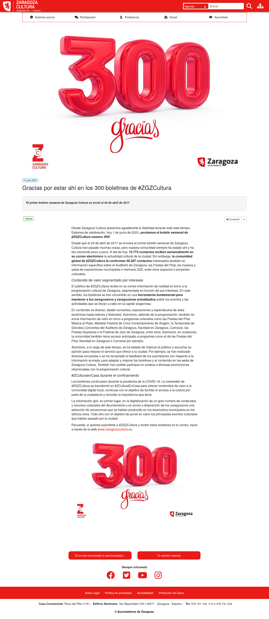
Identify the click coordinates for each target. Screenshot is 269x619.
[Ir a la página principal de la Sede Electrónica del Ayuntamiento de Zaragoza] (8, 6)
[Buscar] (249, 6)
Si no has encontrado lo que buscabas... (100, 555)
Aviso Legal (92, 593)
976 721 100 (199, 604)
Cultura (37, 10)
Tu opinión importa (169, 555)
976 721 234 (224, 604)
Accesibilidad (145, 593)
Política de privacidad (118, 593)
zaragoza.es (23, 10)
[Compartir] (244, 219)
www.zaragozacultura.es (115, 429)
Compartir (234, 219)
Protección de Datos (171, 593)
